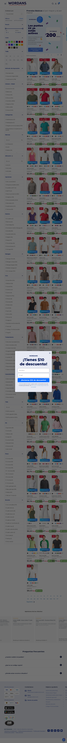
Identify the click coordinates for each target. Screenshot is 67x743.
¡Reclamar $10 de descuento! (33, 380)
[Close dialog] (49, 353)
